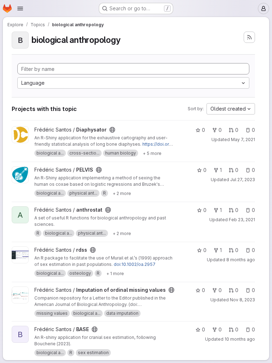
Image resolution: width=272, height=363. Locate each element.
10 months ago (240, 339)
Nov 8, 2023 (242, 299)
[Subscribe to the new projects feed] (249, 37)
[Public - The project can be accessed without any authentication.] (112, 130)
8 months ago (240, 259)
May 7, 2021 (243, 139)
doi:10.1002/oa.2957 (134, 264)
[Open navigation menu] (20, 8)
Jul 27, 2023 (242, 179)
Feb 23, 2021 (242, 219)
